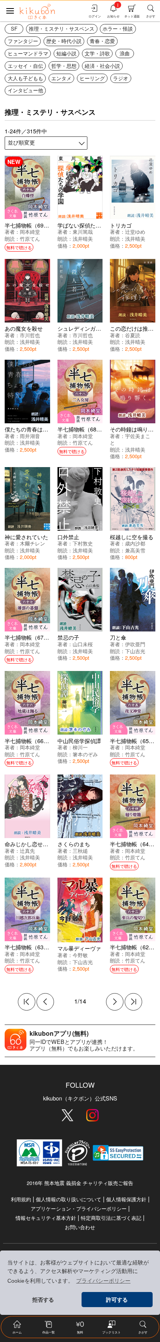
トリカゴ (121, 225)
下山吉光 (135, 651)
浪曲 (125, 53)
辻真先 (27, 850)
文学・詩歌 (97, 53)
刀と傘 (118, 637)
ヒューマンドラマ (28, 53)
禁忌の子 (68, 637)
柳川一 (80, 747)
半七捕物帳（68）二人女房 (90, 429)
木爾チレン (32, 543)
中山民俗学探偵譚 (79, 741)
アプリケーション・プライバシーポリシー (79, 1208)
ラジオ (120, 78)
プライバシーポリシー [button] (103, 1281)
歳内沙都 (135, 543)
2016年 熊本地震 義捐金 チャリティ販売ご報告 (80, 1183)
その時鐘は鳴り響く (134, 429)
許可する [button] (117, 1300)
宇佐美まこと (130, 439)
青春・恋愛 (102, 41)
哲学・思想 (64, 65)
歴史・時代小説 (64, 41)
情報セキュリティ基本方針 (46, 1217)
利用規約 (21, 1199)
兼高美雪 (135, 550)
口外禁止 (68, 537)
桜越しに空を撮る (131, 537)
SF (14, 28)
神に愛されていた (26, 537)
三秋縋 (80, 850)
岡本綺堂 (30, 231)
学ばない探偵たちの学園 (87, 225)
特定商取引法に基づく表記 (111, 1217)
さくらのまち (73, 844)
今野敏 (80, 955)
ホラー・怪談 (118, 28)
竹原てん (30, 238)
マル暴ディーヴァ (79, 948)
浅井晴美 (83, 238)
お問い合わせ (80, 1227)
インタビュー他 (25, 90)
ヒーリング (92, 78)
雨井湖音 (30, 436)
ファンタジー (23, 41)
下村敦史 (83, 543)
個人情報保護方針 (126, 1199)
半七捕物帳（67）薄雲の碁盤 (40, 637)
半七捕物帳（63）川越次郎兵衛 (43, 947)
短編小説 (66, 53)
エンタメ (61, 78)
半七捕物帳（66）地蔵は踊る (40, 741)
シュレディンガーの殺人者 (90, 328)
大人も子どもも (25, 78)
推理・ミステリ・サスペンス (61, 28)
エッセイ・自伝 (25, 65)
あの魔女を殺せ (24, 328)
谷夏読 (132, 335)
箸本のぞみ (85, 754)
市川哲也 (30, 335)
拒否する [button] (43, 1300)
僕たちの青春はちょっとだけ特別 (45, 429)
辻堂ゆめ (135, 231)
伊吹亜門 (135, 644)
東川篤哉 (83, 231)
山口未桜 (83, 644)
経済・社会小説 (102, 65)
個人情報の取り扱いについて (68, 1199)
